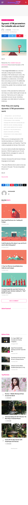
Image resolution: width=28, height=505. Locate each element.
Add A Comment (14, 300)
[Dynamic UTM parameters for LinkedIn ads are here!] (14, 47)
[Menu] (2, 2)
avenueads (8, 29)
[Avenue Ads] (14, 2)
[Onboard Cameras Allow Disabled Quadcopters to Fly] (6, 367)
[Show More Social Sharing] (25, 35)
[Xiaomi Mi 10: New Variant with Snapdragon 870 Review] (14, 430)
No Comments (6, 31)
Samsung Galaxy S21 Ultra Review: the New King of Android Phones (15, 418)
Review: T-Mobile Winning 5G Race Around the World (14, 395)
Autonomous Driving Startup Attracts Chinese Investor (18, 358)
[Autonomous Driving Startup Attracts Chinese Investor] (6, 359)
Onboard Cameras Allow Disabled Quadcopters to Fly (18, 366)
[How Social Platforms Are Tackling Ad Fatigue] (14, 211)
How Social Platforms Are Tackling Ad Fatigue (11, 221)
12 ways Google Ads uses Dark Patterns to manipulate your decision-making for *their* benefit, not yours (13, 291)
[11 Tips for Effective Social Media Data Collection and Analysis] (14, 257)
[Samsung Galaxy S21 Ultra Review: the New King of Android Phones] (14, 408)
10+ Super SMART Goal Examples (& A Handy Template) (16, 340)
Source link (4, 177)
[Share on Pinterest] (19, 35)
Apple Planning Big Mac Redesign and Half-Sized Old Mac (18, 349)
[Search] (26, 2)
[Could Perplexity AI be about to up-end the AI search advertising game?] (14, 234)
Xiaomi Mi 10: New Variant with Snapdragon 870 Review (13, 441)
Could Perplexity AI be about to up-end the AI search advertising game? (13, 244)
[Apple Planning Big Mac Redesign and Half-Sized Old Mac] (6, 350)
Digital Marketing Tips (7, 20)
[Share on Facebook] (5, 35)
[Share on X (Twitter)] (12, 35)
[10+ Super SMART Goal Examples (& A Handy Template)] (6, 340)
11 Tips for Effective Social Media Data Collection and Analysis (12, 267)
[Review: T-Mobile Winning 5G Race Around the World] (14, 385)
